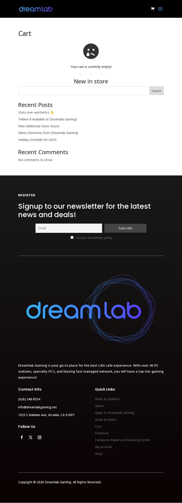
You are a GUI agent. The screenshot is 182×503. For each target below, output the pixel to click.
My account (103, 447)
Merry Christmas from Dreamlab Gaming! (48, 133)
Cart (98, 426)
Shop (98, 454)
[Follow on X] (30, 437)
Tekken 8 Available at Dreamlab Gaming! (47, 119)
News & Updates (107, 399)
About (99, 406)
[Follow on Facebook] (21, 437)
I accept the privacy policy (93, 238)
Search (156, 91)
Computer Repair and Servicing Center (122, 440)
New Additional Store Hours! (38, 126)
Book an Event (105, 419)
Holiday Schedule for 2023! (37, 140)
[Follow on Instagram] (39, 437)
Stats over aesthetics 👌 (36, 112)
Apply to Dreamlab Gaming (114, 413)
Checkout (102, 433)
